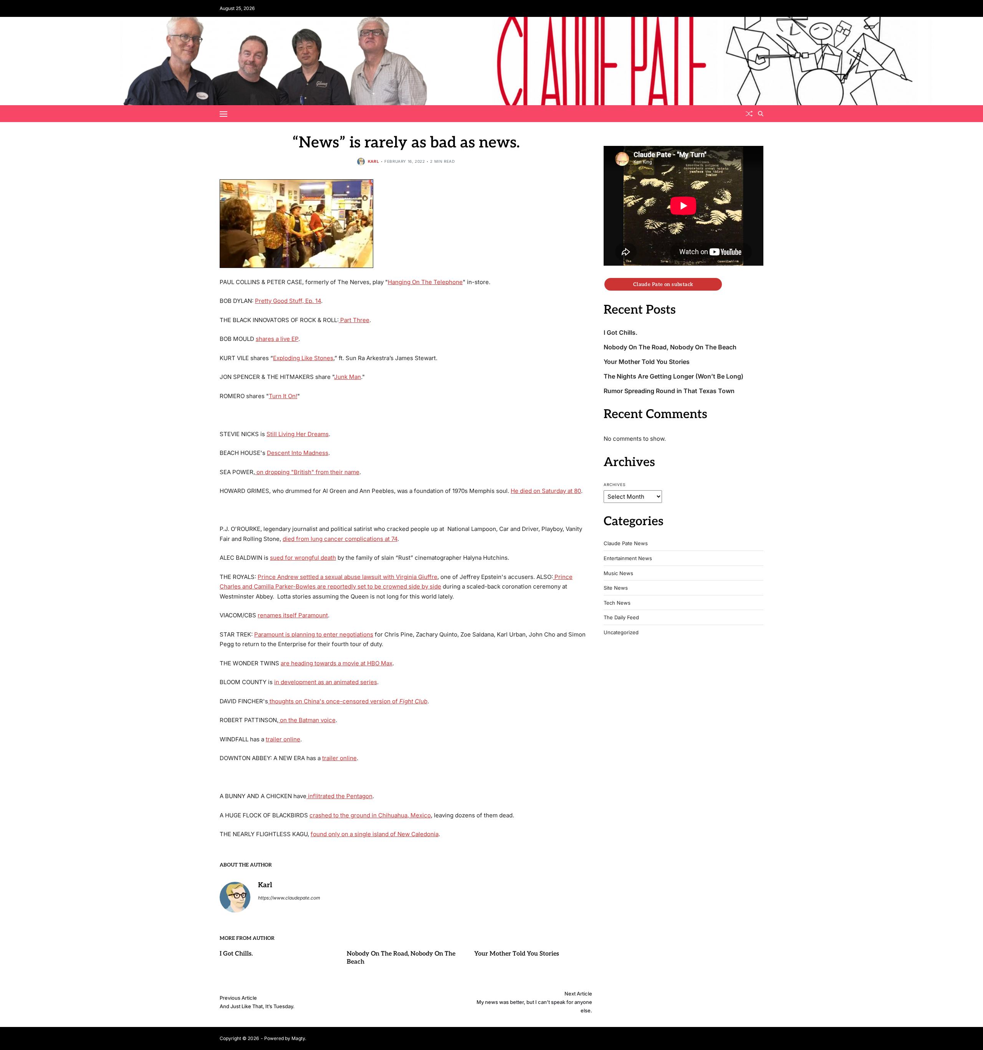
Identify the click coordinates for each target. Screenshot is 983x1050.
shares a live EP (277, 338)
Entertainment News (628, 558)
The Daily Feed (621, 617)
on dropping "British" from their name (307, 472)
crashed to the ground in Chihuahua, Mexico (370, 815)
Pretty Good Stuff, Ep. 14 (288, 300)
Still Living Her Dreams (297, 434)
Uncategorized (621, 632)
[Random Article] (749, 113)
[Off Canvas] (223, 114)
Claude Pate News (626, 543)
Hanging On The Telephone (425, 282)
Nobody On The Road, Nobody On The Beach (670, 347)
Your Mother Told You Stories (516, 953)
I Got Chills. (236, 953)
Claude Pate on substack (663, 284)
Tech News (617, 603)
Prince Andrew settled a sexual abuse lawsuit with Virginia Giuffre (347, 576)
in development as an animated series (325, 682)
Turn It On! (283, 396)
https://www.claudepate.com (289, 898)
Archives (615, 484)
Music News (618, 573)
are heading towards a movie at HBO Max (336, 663)
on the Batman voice (307, 720)
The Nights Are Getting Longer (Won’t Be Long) (673, 376)
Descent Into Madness (297, 452)
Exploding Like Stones (303, 358)
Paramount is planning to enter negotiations (313, 634)
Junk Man (347, 376)
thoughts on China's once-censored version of (347, 701)
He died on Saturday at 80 (546, 490)
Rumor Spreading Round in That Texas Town (669, 391)
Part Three (354, 320)
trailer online (283, 739)
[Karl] (235, 897)
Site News (616, 588)
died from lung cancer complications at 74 (340, 538)
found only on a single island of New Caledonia (375, 834)
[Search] (760, 113)
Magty (298, 1038)
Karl (373, 161)
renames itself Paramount (293, 615)
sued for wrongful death (303, 557)
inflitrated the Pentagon (339, 796)
